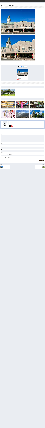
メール (2, 146)
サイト (2, 149)
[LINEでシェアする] (26, 66)
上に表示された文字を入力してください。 (6, 154)
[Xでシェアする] (19, 66)
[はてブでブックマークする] (24, 66)
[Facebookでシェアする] (21, 66)
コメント (2, 134)
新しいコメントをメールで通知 (6, 157)
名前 (1, 143)
